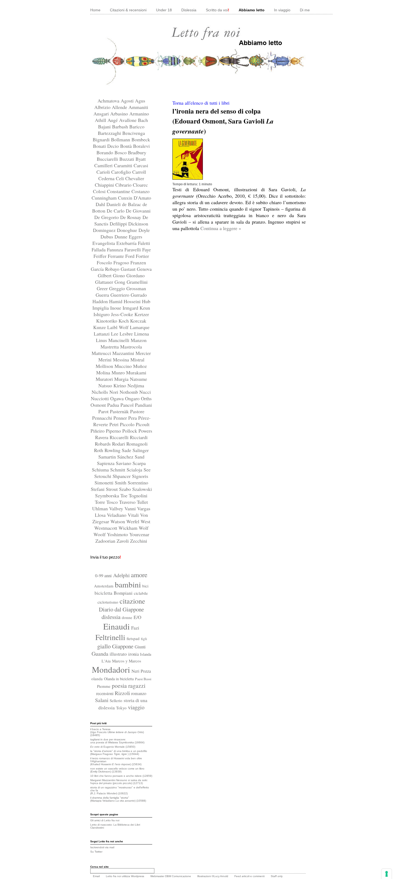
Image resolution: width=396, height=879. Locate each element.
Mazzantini (124, 353)
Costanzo (140, 191)
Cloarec (140, 185)
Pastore (137, 411)
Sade (127, 450)
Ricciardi (139, 437)
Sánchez (126, 456)
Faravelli (133, 249)
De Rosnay (131, 217)
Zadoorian (106, 541)
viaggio (136, 707)
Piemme (103, 686)
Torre (100, 502)
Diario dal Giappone (121, 609)
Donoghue (127, 230)
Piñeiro (98, 430)
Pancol (127, 405)
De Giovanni (138, 210)
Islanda (145, 654)
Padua (113, 405)
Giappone (122, 646)
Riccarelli (120, 437)
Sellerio (116, 700)
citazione (132, 601)
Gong (120, 282)
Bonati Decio (106, 146)
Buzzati (127, 159)
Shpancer (122, 476)
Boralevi (141, 146)
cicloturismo (108, 602)
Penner (120, 418)
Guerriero (120, 295)
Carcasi (141, 165)
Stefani (98, 489)
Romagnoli (137, 443)
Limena (141, 333)
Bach (143, 120)
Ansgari (101, 113)
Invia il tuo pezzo (105, 557)
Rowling (113, 450)
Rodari (119, 443)
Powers (145, 430)
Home (95, 10)
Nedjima (135, 385)
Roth (99, 450)
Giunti (140, 647)
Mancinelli (119, 340)
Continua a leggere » (220, 228)
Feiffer (100, 256)
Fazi (135, 628)
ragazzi (136, 685)
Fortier (142, 256)
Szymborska (107, 495)
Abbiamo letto (252, 10)
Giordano (135, 275)
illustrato (118, 654)
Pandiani (143, 405)
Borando (105, 152)
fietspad (133, 638)
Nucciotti (100, 398)
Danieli (114, 204)
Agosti (128, 100)
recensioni (104, 693)
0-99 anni (103, 575)
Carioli (103, 172)
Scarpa (139, 463)
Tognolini (138, 495)
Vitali (134, 515)
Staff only (277, 876)
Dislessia (188, 10)
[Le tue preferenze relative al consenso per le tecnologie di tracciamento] (386, 874)
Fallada (99, 249)
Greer (103, 288)
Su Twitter (96, 851)
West (145, 521)
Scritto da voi (217, 10)
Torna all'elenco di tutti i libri (201, 103)
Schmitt (118, 469)
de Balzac (132, 204)
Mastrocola (131, 346)
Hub (146, 301)
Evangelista (104, 243)
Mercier (143, 353)
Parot (104, 411)
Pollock (130, 430)
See (147, 469)
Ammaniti (138, 107)
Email (96, 876)
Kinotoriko (107, 320)
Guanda (100, 653)
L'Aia (106, 660)
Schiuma (101, 469)
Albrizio (103, 107)
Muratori (105, 379)
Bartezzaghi (110, 133)
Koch (124, 320)
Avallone (128, 120)
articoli (245, 876)
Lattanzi (102, 333)
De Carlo (116, 210)
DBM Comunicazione (178, 876)
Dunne (121, 236)
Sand (139, 456)
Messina (121, 359)
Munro (119, 372)
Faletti (144, 243)
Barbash (120, 126)
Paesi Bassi (143, 678)
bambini (128, 584)
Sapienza (106, 463)
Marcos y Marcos (126, 660)
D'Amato (142, 197)
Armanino (139, 113)
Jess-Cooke (122, 314)
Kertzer (141, 314)
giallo (104, 646)
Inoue (116, 308)
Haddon (100, 301)
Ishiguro (102, 314)
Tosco (112, 502)
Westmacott (106, 528)
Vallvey (116, 508)
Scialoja (135, 469)
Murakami (136, 372)
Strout (112, 489)
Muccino (123, 366)
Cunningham (105, 197)
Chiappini (105, 185)
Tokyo (121, 707)
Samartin (107, 456)
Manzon (139, 340)
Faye (146, 249)
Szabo (125, 489)
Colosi (100, 191)
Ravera (102, 437)
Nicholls (100, 392)
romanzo (138, 693)
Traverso (128, 502)
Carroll (139, 172)
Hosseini (133, 301)
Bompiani (123, 593)
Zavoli (123, 541)
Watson (118, 521)
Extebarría (127, 243)
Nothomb (129, 392)
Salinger (141, 450)
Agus (140, 100)
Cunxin (126, 197)
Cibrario (124, 185)
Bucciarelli (108, 159)
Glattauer (104, 282)
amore (139, 574)
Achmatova (109, 100)
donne (127, 617)
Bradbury (137, 152)
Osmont (99, 405)
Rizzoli (122, 692)
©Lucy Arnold (220, 876)
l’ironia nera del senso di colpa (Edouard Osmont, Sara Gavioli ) (223, 121)
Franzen (138, 262)
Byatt (141, 159)
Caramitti (124, 165)
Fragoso (121, 262)
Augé (113, 120)
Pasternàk (120, 411)
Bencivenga (133, 133)
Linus (102, 340)
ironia (133, 654)
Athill (101, 120)
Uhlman (100, 508)
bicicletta (103, 593)
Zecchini (138, 541)
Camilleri (104, 165)
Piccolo (128, 424)
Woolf (100, 534)
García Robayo (106, 269)
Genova (144, 269)
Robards (103, 443)
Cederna (107, 178)
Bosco (121, 152)
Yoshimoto (118, 534)
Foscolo (105, 262)
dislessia (111, 617)
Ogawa (117, 398)
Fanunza (115, 249)
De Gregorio (107, 217)
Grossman (136, 288)
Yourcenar (139, 534)
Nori (114, 392)
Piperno (114, 430)
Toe (124, 495)
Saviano (124, 463)
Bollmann (121, 139)
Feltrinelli (110, 637)
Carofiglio (121, 172)
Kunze (100, 327)
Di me (305, 10)
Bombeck (140, 139)
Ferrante (116, 256)
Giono (119, 275)
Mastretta (110, 346)
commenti (259, 876)
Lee (115, 333)
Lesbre (127, 333)
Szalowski (142, 489)
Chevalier (134, 178)
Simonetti (105, 482)
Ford (130, 256)
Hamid (116, 301)
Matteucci (102, 353)
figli (144, 638)
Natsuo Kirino (112, 385)
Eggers (135, 236)
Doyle (144, 230)
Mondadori (111, 669)
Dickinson (138, 223)
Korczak (138, 320)
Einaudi (116, 626)
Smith (121, 482)
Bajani (105, 126)
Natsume (138, 379)
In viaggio (282, 10)
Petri (114, 424)
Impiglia (101, 308)
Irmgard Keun (136, 308)
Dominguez (105, 230)
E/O (137, 617)
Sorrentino (138, 482)
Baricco (136, 126)
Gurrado (139, 295)
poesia (119, 685)
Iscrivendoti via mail (102, 847)
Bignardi (102, 139)
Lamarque (140, 327)
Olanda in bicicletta (119, 678)
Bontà (126, 146)
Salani (101, 699)
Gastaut (129, 269)
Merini (105, 359)
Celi (120, 178)
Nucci (145, 392)
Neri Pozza (141, 671)
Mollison (105, 366)
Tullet (142, 502)
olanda (97, 678)
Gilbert (105, 275)
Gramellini (137, 282)
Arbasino (119, 113)
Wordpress (137, 876)
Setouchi (103, 476)
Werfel (133, 521)
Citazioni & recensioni (128, 10)
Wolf (143, 528)
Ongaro (133, 398)
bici (145, 586)
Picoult (143, 424)
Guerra (103, 295)
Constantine (119, 191)
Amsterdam (103, 586)
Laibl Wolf (118, 327)
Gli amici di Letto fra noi (104, 820)
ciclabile (141, 593)
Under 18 (164, 10)
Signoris (140, 476)
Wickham (129, 528)
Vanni (130, 508)
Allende (120, 107)
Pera (133, 418)
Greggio (117, 288)
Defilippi (119, 223)
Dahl (101, 204)
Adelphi (121, 575)
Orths (146, 398)
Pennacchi (102, 418)
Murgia (122, 379)
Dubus (107, 236)
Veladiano (117, 515)
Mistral (137, 359)
